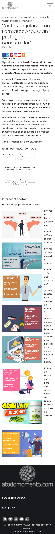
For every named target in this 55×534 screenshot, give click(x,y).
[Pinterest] (11, 55)
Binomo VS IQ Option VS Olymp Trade (21, 204)
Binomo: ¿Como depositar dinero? (48, 256)
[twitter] (10, 519)
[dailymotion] (27, 519)
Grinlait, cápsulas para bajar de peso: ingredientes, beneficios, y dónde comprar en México (48, 340)
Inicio (4, 17)
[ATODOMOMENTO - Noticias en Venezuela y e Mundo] (10, 6)
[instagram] (16, 519)
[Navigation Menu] (50, 5)
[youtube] (21, 519)
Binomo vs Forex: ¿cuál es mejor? (48, 218)
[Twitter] (7, 55)
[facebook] (5, 519)
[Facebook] (4, 55)
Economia (13, 17)
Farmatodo (37, 62)
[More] (23, 55)
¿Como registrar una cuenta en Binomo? (48, 301)
